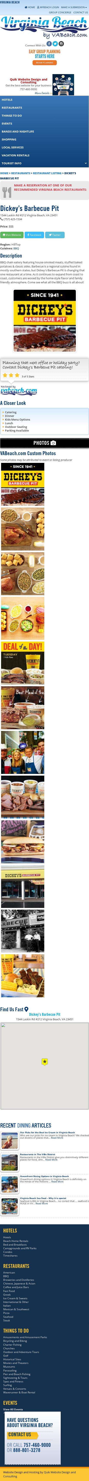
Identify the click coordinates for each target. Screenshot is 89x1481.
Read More (57, 1137)
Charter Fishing (12, 1345)
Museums (9, 1366)
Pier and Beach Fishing (16, 1374)
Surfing (7, 1385)
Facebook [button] (35, 235)
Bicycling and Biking (15, 1341)
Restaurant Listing (47, 173)
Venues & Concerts (14, 1389)
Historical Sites (12, 1359)
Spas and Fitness (13, 1381)
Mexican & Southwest (16, 1309)
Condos (7, 1252)
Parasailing (10, 1370)
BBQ (16, 248)
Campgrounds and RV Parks (20, 1248)
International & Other (16, 1302)
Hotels (7, 1237)
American (9, 1272)
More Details (42, 93)
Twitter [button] (56, 235)
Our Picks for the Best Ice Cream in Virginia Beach (47, 1132)
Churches (9, 1348)
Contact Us (19, 1435)
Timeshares (10, 1255)
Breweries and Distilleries (18, 1280)
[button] (45, 1062)
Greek (7, 1294)
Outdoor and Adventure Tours (21, 1352)
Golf (5, 1355)
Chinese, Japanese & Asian (19, 1283)
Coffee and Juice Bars (16, 1287)
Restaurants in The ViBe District (37, 1154)
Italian (7, 1305)
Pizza (6, 1313)
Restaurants (20, 173)
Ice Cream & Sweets (15, 1298)
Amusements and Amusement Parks (25, 1337)
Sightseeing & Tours (15, 1378)
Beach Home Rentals (15, 1241)
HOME (4, 173)
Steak (6, 1320)
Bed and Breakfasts (15, 1244)
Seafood (8, 1317)
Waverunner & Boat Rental (19, 1392)
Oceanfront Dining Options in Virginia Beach (44, 1176)
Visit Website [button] (13, 235)
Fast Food (9, 1291)
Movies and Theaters (16, 1363)
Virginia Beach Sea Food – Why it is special (43, 1198)
